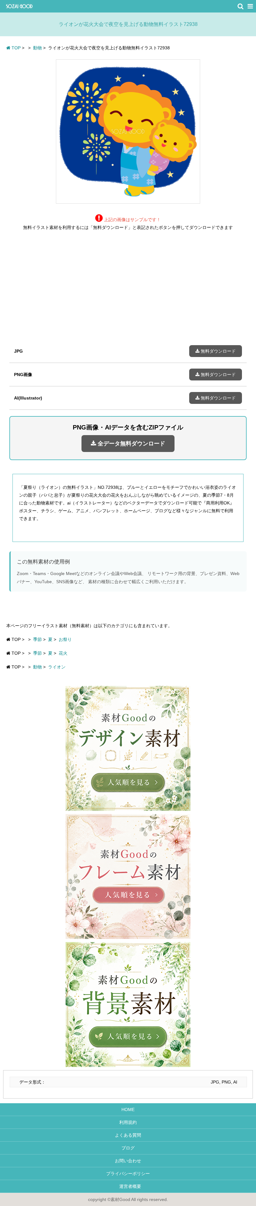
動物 (37, 666)
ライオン (57, 666)
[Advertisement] (128, 292)
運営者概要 (128, 1186)
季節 (37, 639)
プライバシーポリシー (128, 1173)
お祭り (65, 639)
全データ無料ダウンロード (130, 443)
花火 (63, 653)
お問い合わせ (128, 1160)
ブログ (128, 1147)
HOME (128, 1109)
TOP (15, 47)
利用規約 (128, 1122)
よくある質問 (128, 1135)
